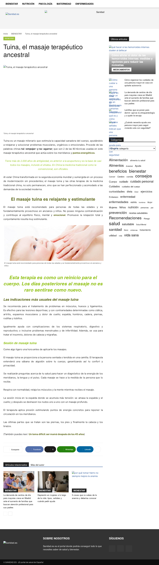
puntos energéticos (84, 152)
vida (120, 235)
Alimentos (116, 165)
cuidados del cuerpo (131, 186)
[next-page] (10, 514)
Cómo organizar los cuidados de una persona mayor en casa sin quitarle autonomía (139, 82)
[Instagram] (120, 548)
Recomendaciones (125, 217)
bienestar (137, 170)
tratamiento (145, 229)
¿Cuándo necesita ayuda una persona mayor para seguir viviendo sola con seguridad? (138, 125)
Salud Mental (141, 224)
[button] (152, 4)
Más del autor (37, 464)
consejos (143, 175)
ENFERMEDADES (84, 3)
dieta (129, 191)
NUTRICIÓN (28, 3)
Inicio (5, 33)
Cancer (112, 176)
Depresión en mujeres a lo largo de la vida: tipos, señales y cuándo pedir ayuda (52, 498)
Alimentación (118, 159)
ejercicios (146, 191)
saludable (128, 224)
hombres (142, 202)
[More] (97, 449)
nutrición (133, 207)
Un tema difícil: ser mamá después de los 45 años (56, 434)
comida (130, 176)
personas (145, 207)
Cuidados (114, 186)
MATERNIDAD (64, 3)
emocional (59, 215)
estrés (134, 202)
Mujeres (113, 207)
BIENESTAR (12, 3)
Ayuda (138, 165)
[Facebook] (112, 548)
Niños (122, 207)
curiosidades (117, 191)
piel (152, 207)
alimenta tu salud (137, 160)
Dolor (136, 191)
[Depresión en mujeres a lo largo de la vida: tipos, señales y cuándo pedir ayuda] (53, 481)
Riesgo (147, 218)
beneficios (118, 170)
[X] (129, 548)
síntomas (134, 230)
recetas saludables (138, 212)
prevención (118, 212)
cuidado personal (141, 181)
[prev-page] (5, 514)
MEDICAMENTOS (121, 69)
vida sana (131, 235)
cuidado (123, 181)
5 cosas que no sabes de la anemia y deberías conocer (84, 497)
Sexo (126, 230)
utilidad (113, 235)
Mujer (150, 202)
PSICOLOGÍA (45, 3)
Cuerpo (113, 181)
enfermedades (118, 201)
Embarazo (113, 196)
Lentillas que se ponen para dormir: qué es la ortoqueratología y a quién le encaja (140, 112)
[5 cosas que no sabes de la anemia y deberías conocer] (87, 481)
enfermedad (127, 196)
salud (114, 223)
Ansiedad (129, 166)
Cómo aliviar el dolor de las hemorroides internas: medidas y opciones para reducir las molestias (132, 60)
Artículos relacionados (16, 464)
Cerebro (120, 176)
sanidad (115, 229)
